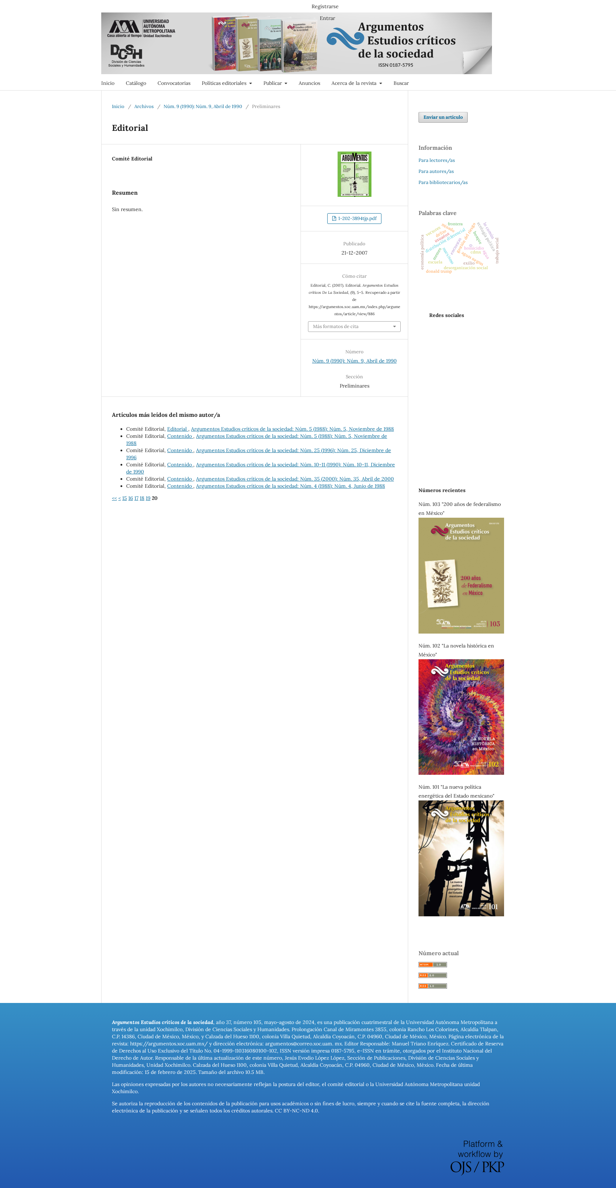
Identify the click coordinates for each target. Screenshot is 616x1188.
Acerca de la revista (355, 83)
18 (142, 498)
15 (124, 498)
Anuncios (309, 83)
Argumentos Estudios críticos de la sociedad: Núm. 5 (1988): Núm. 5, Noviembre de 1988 (292, 429)
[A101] (461, 914)
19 (148, 498)
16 (130, 498)
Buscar (401, 83)
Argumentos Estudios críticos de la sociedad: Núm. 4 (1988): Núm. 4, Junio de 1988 (290, 486)
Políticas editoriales (225, 83)
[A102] (461, 773)
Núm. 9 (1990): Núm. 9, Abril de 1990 (203, 106)
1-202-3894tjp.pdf (356, 218)
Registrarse (325, 6)
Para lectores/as (437, 160)
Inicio (107, 83)
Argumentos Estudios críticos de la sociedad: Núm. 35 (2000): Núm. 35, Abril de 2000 (295, 479)
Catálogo (136, 83)
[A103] (461, 632)
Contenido (180, 436)
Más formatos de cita (336, 326)
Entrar (327, 18)
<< (114, 498)
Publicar (273, 83)
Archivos (144, 106)
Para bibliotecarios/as (443, 182)
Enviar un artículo (443, 117)
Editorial (177, 429)
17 (136, 498)
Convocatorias (174, 83)
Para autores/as (436, 171)
